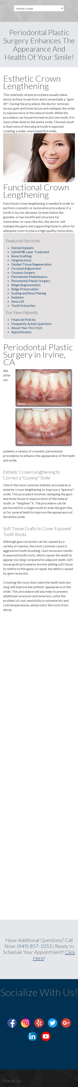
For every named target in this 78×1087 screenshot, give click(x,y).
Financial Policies (23, 319)
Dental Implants (22, 248)
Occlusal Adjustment (26, 268)
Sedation (17, 297)
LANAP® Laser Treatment (30, 252)
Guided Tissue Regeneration (31, 264)
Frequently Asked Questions (31, 324)
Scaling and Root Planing (28, 293)
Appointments (21, 332)
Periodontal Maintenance (29, 277)
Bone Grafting (21, 256)
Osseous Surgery (23, 272)
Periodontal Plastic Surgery (30, 281)
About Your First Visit (26, 328)
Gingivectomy (21, 260)
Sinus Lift (17, 301)
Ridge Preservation (24, 289)
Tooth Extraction (23, 305)
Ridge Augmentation (26, 285)
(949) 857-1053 (34, 946)
